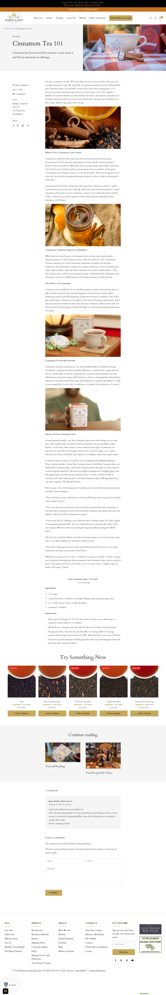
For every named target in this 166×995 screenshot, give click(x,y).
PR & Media (90, 938)
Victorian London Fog (144, 701)
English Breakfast (114, 701)
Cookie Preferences (97, 970)
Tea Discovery (19, 110)
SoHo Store (10, 934)
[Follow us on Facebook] (115, 960)
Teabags (59, 18)
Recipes (16, 36)
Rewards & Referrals (40, 934)
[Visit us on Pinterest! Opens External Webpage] (18, 126)
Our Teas (9, 930)
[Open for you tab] (5, 991)
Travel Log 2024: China (99, 773)
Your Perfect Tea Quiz (120, 18)
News (13, 28)
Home (7, 28)
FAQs (34, 951)
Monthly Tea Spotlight (15, 947)
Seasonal (24, 103)
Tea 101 (16, 107)
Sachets (49, 18)
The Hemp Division (13, 951)
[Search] (151, 18)
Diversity (62, 942)
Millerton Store (11, 938)
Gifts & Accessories (97, 18)
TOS (63, 970)
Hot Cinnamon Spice (52, 701)
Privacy (70, 970)
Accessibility (80, 970)
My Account (37, 930)
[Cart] (160, 18)
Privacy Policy (97, 849)
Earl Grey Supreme (83, 701)
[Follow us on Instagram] (127, 960)
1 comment (20, 94)
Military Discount (66, 951)
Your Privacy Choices (41, 963)
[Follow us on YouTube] (132, 960)
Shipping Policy (38, 942)
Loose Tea (71, 18)
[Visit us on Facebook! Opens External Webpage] (13, 126)
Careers (88, 951)
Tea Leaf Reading (55, 766)
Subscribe (123, 952)
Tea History (18, 114)
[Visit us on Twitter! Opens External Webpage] (22, 125)
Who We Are (64, 930)
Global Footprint (65, 938)
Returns (35, 938)
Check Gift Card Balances (96, 947)
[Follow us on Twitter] (121, 960)
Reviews (61, 934)
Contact (88, 942)
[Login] (155, 18)
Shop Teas (38, 18)
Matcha (82, 18)
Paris (22, 701)
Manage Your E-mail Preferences (41, 957)
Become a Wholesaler (94, 934)
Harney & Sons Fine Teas (30, 970)
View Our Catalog (93, 930)
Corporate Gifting (39, 947)
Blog (60, 947)
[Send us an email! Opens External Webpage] (28, 126)
